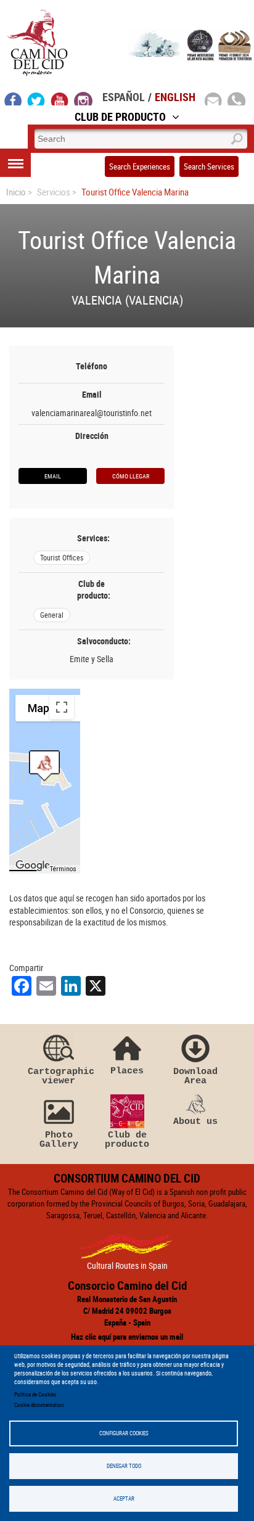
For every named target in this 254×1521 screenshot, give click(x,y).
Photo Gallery (58, 1139)
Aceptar (123, 1498)
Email (52, 476)
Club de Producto (120, 116)
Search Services (209, 166)
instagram (83, 98)
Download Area (195, 1076)
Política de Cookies (35, 1394)
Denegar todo (124, 1465)
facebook (13, 98)
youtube (60, 98)
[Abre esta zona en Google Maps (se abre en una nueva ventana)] (32, 866)
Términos (63, 869)
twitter (36, 98)
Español (123, 96)
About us (195, 1121)
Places (127, 1070)
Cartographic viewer (58, 1076)
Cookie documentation (38, 1404)
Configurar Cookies (124, 1433)
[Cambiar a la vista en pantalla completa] (61, 707)
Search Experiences (139, 166)
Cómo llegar (130, 476)
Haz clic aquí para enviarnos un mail (127, 1336)
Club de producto (127, 1139)
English (175, 96)
